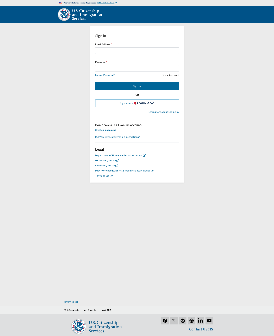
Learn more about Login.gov (163, 111)
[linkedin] (200, 320)
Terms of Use (102, 175)
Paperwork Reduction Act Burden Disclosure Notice (122, 170)
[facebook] (165, 320)
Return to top (70, 301)
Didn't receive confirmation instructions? (117, 136)
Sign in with (126, 103)
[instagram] (191, 320)
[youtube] (182, 320)
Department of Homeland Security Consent (118, 155)
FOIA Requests (71, 309)
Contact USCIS (201, 329)
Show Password (170, 75)
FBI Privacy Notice (105, 165)
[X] (174, 320)
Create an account (105, 129)
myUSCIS (106, 309)
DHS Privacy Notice (105, 160)
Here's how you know (105, 2)
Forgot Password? (105, 75)
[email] (209, 320)
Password (101, 62)
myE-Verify (90, 309)
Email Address (103, 44)
